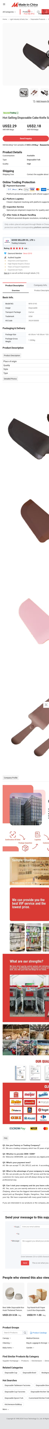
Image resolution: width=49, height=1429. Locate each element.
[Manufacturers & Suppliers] (24, 4)
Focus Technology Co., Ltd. (33, 1418)
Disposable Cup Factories (15, 1391)
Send (25, 1263)
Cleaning (6, 1343)
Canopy (6, 1338)
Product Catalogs (39, 1332)
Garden (29, 1347)
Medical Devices (32, 1338)
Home (5, 19)
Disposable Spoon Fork (14, 1398)
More (5, 1409)
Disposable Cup (11, 1372)
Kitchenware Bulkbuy (13, 1404)
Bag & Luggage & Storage (36, 1343)
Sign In (6, 273)
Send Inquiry (26, 138)
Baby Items (7, 1347)
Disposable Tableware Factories (17, 1385)
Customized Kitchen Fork (39, 1398)
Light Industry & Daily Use (19, 19)
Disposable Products (38, 19)
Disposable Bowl (29, 1372)
